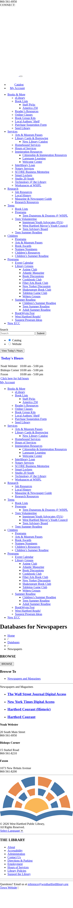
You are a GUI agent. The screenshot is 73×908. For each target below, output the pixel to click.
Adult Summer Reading (36, 309)
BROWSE (6, 664)
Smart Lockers (23, 175)
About (11, 847)
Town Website (8, 887)
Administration (16, 853)
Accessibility (15, 850)
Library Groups (24, 266)
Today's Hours (12, 358)
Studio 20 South (24, 178)
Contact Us (14, 857)
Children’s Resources (27, 252)
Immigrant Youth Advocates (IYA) (42, 222)
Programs (20, 212)
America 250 (30, 108)
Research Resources (27, 202)
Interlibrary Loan (25, 165)
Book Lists (21, 101)
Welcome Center (32, 161)
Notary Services (24, 168)
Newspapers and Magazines (24, 678)
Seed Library (22, 128)
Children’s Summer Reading (31, 256)
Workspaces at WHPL (28, 185)
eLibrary (20, 97)
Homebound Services (27, 145)
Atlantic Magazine (33, 272)
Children (12, 235)
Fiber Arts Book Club (35, 282)
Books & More (16, 94)
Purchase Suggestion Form (31, 124)
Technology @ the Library (30, 182)
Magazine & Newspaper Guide (33, 198)
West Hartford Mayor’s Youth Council (45, 225)
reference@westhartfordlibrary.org (48, 884)
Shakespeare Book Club (36, 289)
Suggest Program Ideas (28, 319)
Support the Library (19, 874)
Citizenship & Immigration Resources (44, 155)
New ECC (13, 323)
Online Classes (24, 114)
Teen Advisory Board (35, 229)
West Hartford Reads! (28, 316)
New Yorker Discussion (36, 286)
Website (17, 344)
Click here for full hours (15, 378)
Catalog (16, 340)
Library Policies (16, 870)
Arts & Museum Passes (28, 134)
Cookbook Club (32, 279)
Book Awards (23, 245)
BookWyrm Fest (24, 313)
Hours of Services (25, 148)
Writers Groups (31, 296)
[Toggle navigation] (20, 76)
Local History (23, 195)
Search (4, 329)
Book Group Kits (25, 118)
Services (12, 131)
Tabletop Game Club (34, 293)
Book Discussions (33, 276)
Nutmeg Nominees (26, 249)
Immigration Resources (28, 151)
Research (12, 188)
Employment (15, 864)
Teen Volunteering (26, 219)
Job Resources (23, 192)
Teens (10, 205)
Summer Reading (25, 299)
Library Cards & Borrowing (31, 138)
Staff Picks (28, 104)
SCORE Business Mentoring (32, 171)
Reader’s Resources (26, 111)
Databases (13, 642)
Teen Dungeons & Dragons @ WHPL (45, 215)
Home (11, 635)
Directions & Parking (20, 860)
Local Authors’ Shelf (27, 121)
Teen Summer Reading (28, 232)
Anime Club (29, 269)
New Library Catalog (35, 141)
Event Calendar (24, 262)
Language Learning (34, 158)
